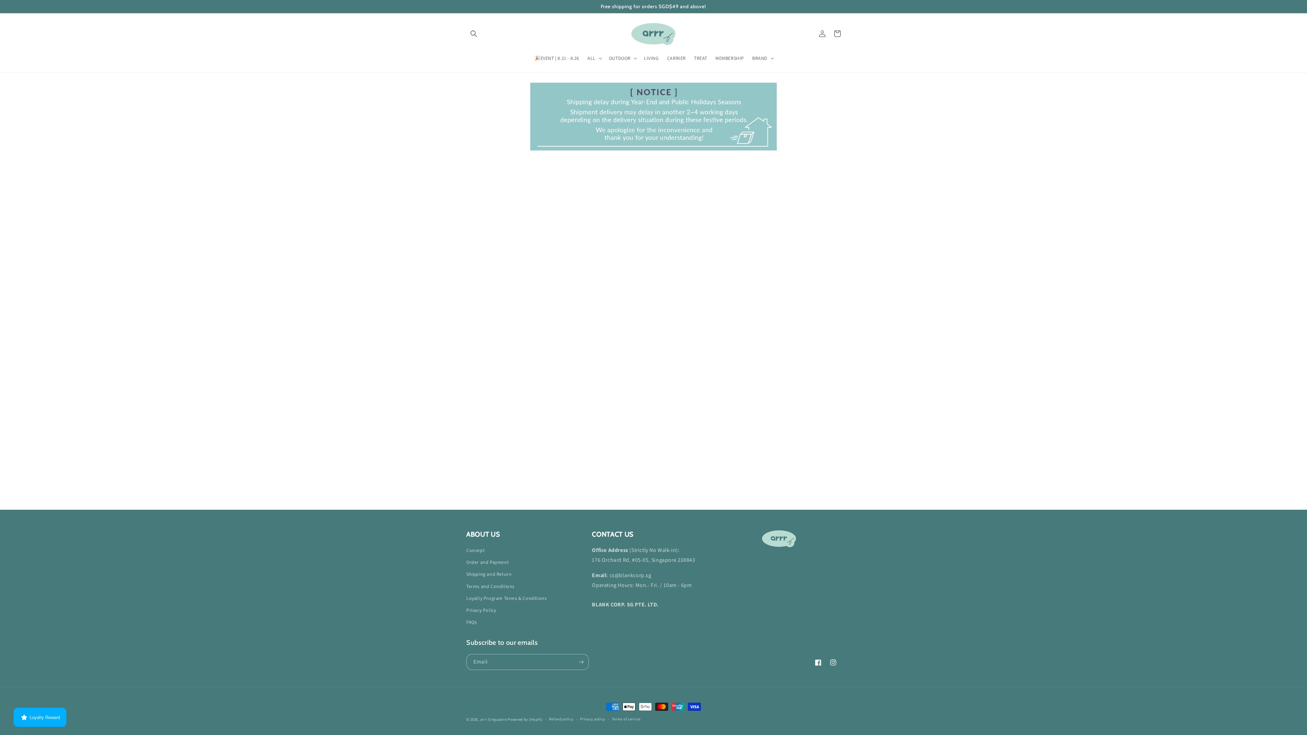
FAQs (471, 622)
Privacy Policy (481, 610)
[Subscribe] (581, 662)
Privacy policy (592, 719)
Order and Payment (487, 562)
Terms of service (626, 719)
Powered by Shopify (525, 719)
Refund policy (561, 719)
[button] (473, 33)
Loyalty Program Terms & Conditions (506, 598)
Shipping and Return (489, 574)
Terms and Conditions (490, 586)
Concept (475, 550)
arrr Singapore (493, 719)
